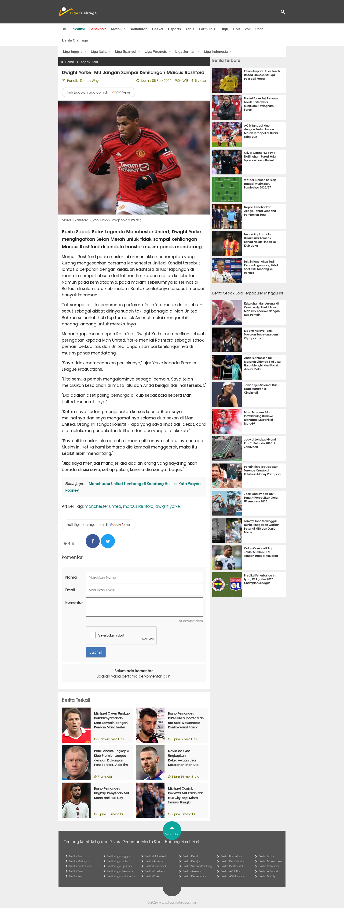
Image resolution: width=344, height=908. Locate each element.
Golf (236, 29)
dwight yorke (167, 506)
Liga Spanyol (125, 51)
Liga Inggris (72, 51)
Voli (248, 29)
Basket (157, 29)
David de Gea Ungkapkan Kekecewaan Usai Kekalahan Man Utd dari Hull (183, 760)
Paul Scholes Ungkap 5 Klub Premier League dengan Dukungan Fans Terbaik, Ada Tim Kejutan (111, 760)
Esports (174, 29)
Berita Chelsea (155, 871)
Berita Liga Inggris (118, 856)
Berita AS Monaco (233, 876)
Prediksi (78, 29)
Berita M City (267, 876)
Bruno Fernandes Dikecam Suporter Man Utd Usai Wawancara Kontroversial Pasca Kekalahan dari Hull (186, 722)
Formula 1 (207, 29)
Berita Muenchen (270, 861)
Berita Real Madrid (233, 861)
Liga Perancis (156, 51)
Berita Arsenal (154, 861)
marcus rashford (138, 506)
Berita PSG (152, 876)
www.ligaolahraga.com (178, 902)
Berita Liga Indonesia (121, 876)
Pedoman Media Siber (143, 841)
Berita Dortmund (232, 866)
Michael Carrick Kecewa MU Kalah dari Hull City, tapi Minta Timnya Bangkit (185, 795)
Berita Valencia (269, 866)
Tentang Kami (76, 841)
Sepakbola (97, 29)
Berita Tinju (76, 871)
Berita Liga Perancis (120, 871)
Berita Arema (192, 871)
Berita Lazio (266, 856)
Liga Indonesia (216, 51)
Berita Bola (76, 856)
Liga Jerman (185, 51)
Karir (196, 841)
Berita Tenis (76, 876)
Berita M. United (155, 856)
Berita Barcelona (232, 856)
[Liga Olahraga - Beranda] (77, 11)
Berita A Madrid (269, 871)
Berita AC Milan (231, 871)
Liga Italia (98, 51)
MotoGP (118, 29)
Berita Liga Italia (117, 861)
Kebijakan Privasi (105, 841)
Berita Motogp (78, 861)
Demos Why (89, 80)
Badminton (138, 29)
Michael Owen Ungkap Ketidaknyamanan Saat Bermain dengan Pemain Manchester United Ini (112, 722)
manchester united (103, 506)
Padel (259, 29)
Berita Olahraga (75, 40)
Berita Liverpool (155, 866)
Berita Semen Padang (197, 866)
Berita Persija (191, 861)
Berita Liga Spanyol (119, 866)
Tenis (190, 29)
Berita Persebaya (194, 876)
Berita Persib (191, 856)
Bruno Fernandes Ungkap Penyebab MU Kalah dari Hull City (111, 793)
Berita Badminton (80, 866)
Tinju (224, 29)
